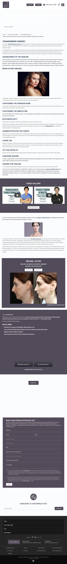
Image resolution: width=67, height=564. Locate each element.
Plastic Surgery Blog (57, 548)
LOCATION (30, 4)
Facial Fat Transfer (33, 318)
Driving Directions (41, 550)
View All (33, 383)
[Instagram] (40, 537)
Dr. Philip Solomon (10, 548)
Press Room (10, 550)
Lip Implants (25, 318)
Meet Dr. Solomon (8, 26)
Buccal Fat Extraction (7, 318)
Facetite (31, 317)
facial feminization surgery (14, 44)
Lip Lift (20, 318)
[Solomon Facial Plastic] (6, 5)
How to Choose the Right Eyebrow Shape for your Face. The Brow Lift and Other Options (26, 329)
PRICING (38, 4)
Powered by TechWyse (33, 558)
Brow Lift (15, 318)
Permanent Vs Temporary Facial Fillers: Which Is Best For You (19, 327)
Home (4, 34)
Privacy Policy (46, 557)
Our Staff (25, 550)
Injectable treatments (36, 239)
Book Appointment (57, 550)
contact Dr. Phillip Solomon (52, 169)
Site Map (10, 553)
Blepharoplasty (56, 317)
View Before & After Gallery (56, 305)
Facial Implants (48, 317)
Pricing (19, 26)
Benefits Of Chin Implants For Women (13, 331)
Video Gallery (33, 183)
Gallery (25, 548)
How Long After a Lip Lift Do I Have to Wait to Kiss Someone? (19, 334)
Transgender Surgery (26, 34)
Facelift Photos (9, 314)
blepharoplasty (49, 126)
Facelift (27, 317)
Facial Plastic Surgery (13, 34)
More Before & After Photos (33, 369)
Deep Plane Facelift (39, 317)
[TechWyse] (33, 561)
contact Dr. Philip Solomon (43, 217)
